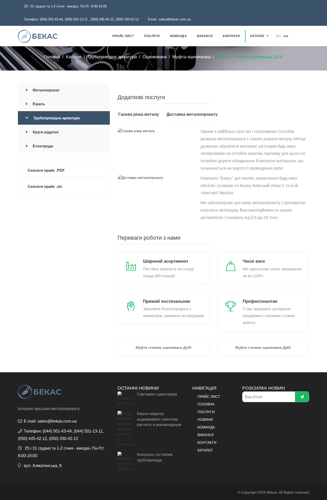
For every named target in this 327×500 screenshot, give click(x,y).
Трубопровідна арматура (112, 56)
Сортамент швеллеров (157, 394)
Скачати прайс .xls (45, 186)
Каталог (257, 36)
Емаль (39, 104)
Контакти (231, 36)
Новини (205, 419)
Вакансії (205, 36)
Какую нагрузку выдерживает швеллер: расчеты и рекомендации (159, 419)
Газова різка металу (138, 114)
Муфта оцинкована (191, 56)
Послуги (152, 36)
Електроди (43, 146)
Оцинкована (155, 56)
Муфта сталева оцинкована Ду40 (163, 347)
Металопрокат (46, 90)
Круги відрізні (46, 132)
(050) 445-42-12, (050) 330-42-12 (115, 19)
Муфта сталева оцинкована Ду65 (263, 347)
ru (278, 36)
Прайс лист (123, 36)
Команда (178, 36)
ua (286, 36)
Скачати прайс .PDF (46, 170)
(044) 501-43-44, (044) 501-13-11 (64, 19)
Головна (52, 56)
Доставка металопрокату (192, 114)
